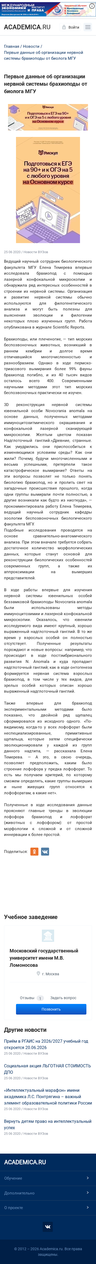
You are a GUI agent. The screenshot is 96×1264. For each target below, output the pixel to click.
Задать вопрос (63, 998)
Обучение (13, 1178)
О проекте (13, 1207)
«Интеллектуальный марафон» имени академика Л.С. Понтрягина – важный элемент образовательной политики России (48, 1097)
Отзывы (30, 998)
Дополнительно (19, 1193)
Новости (31, 46)
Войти (74, 27)
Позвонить (51, 1009)
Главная (11, 46)
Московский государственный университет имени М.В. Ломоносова (44, 958)
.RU (27, 27)
